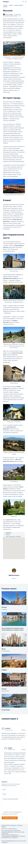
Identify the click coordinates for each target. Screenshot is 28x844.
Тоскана (15, 15)
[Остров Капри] (14, 701)
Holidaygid (6, 1)
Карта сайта (22, 841)
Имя (4, 789)
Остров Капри (6, 710)
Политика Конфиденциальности (10, 841)
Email (4, 794)
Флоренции (6, 67)
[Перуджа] (14, 661)
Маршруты (5, 842)
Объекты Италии (9, 15)
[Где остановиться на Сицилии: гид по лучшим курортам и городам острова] (14, 619)
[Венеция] (14, 598)
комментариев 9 (6, 651)
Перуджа (4, 670)
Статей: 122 (14, 578)
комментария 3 (5, 690)
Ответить (23, 730)
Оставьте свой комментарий (10, 799)
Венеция (4, 607)
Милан (3, 649)
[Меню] (25, 1)
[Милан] (14, 640)
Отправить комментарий (9, 818)
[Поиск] (23, 1)
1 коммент (4, 609)
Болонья (4, 689)
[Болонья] (14, 680)
